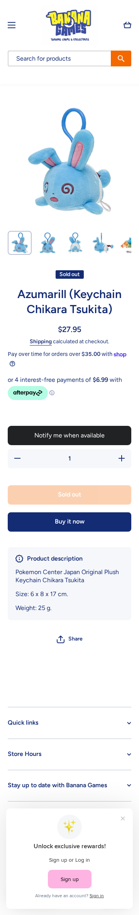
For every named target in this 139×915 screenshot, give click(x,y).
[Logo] (69, 25)
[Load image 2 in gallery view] (47, 243)
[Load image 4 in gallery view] (103, 243)
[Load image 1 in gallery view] (20, 243)
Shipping (41, 341)
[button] (127, 25)
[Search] (121, 58)
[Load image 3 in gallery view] (75, 243)
